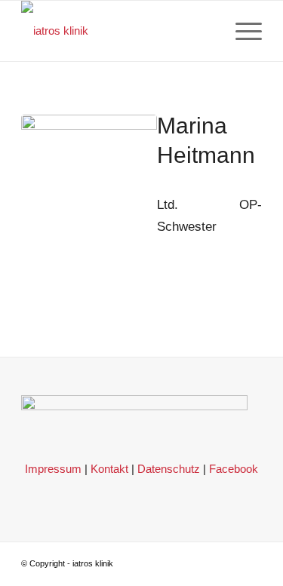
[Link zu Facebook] (250, 561)
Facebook (233, 468)
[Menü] (241, 31)
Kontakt (109, 468)
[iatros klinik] (117, 31)
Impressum (53, 468)
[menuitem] (241, 31)
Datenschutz (168, 468)
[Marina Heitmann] (89, 182)
